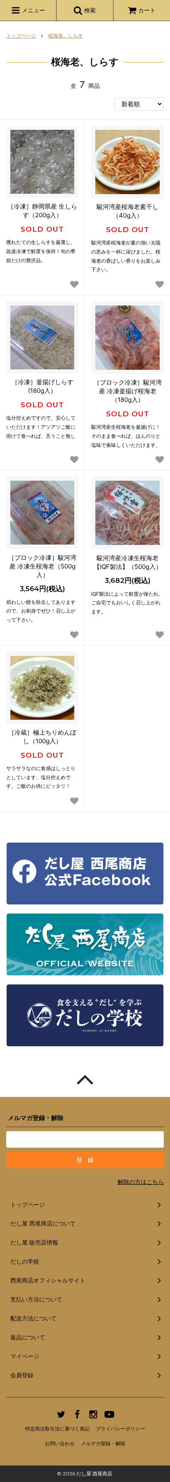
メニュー (32, 10)
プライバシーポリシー (120, 1429)
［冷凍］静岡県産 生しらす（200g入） (42, 210)
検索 (89, 10)
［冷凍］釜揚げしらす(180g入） (42, 386)
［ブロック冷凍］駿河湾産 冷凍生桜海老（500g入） (42, 566)
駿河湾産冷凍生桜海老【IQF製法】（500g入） (128, 562)
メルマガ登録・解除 (103, 1443)
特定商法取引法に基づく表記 (57, 1429)
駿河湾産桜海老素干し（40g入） (127, 211)
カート (147, 10)
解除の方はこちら (141, 1181)
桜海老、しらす (65, 36)
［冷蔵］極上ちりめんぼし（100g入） (42, 736)
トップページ (21, 36)
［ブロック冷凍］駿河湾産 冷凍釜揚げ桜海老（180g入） (128, 391)
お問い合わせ (60, 1443)
